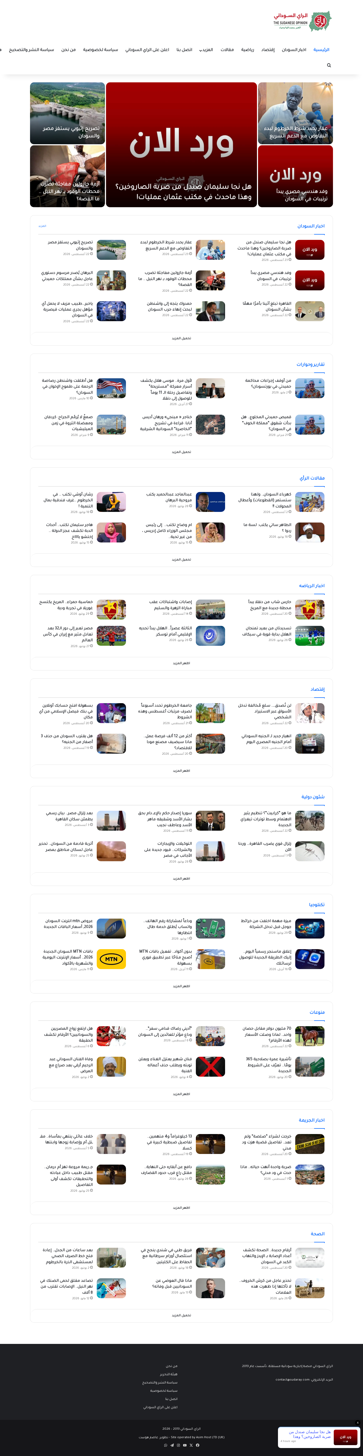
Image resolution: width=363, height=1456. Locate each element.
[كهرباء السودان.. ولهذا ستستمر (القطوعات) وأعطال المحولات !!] (309, 502)
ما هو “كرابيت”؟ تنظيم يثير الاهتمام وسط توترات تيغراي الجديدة (265, 820)
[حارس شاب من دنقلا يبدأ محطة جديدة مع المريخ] (309, 609)
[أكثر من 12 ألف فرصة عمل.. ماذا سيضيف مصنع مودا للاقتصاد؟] (210, 744)
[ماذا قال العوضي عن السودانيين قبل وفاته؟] (210, 1288)
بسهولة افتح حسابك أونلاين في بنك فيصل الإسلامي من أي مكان (66, 712)
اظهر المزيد (181, 663)
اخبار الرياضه (312, 586)
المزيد (207, 50)
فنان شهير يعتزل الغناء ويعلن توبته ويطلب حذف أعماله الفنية (165, 1066)
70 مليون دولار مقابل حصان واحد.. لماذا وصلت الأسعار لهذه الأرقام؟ (267, 1035)
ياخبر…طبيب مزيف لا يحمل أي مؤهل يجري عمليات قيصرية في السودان (67, 310)
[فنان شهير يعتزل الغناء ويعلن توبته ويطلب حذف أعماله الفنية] (210, 1067)
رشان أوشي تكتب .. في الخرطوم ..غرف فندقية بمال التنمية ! (68, 501)
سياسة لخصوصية (100, 50)
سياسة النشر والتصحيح (31, 50)
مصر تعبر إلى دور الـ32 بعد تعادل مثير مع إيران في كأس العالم (68, 635)
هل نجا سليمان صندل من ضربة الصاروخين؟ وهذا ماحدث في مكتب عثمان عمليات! (264, 249)
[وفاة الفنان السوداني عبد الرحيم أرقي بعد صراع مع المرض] (111, 1067)
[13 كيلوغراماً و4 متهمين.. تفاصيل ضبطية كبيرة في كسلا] (210, 1144)
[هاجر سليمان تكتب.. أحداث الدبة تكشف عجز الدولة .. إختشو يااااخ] (111, 532)
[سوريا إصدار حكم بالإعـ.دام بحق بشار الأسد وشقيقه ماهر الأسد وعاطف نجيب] (210, 821)
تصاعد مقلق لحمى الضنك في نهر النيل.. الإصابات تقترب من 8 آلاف (66, 1287)
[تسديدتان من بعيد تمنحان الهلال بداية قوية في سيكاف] (309, 636)
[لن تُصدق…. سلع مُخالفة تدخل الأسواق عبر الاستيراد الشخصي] (309, 713)
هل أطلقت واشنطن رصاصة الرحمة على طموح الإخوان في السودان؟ (67, 387)
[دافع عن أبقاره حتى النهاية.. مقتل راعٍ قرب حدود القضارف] (210, 1175)
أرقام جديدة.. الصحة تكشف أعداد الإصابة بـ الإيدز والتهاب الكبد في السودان (266, 1257)
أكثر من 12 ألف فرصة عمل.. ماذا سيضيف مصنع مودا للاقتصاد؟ (167, 743)
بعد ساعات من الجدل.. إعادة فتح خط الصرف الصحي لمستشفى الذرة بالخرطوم (68, 1257)
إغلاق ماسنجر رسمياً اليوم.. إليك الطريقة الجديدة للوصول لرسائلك (265, 958)
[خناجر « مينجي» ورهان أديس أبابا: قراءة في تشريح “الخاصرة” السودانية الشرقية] (210, 425)
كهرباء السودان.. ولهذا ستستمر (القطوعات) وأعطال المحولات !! (264, 501)
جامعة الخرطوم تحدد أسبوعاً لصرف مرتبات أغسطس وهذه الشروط (165, 712)
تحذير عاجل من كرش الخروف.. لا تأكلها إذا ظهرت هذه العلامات (265, 1287)
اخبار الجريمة (312, 1120)
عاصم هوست (148, 1438)
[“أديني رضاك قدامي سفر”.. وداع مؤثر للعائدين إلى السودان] (210, 1036)
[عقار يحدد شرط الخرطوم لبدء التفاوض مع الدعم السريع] (295, 113)
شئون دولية (313, 797)
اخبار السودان (294, 50)
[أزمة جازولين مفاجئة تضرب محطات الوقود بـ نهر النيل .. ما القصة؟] (67, 176)
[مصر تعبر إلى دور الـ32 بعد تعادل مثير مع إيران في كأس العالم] (111, 636)
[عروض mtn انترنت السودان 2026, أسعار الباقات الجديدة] (111, 929)
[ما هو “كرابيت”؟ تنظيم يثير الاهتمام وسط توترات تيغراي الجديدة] (309, 821)
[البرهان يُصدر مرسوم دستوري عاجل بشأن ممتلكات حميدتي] (111, 280)
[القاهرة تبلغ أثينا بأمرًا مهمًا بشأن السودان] (309, 311)
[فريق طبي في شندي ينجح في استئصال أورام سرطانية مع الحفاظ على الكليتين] (210, 1258)
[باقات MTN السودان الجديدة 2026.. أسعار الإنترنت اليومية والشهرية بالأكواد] (111, 959)
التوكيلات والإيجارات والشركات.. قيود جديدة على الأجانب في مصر (168, 850)
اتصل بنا (184, 50)
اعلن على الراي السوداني (147, 50)
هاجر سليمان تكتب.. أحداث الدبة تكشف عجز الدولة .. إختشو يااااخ (69, 531)
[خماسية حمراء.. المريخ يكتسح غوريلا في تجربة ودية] (111, 609)
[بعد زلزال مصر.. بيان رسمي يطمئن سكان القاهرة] (111, 821)
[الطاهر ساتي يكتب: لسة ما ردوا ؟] (309, 532)
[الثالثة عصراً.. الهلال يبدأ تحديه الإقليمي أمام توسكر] (210, 636)
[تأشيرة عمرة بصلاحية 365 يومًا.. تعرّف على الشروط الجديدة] (309, 1067)
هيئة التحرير (169, 1375)
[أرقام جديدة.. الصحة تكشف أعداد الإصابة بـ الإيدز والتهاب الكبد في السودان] (309, 1258)
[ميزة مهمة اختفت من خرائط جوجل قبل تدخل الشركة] (309, 929)
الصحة (318, 1234)
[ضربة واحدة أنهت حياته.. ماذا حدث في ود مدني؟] (309, 1175)
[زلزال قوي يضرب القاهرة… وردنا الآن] (309, 851)
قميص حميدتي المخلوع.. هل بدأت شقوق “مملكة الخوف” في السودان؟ (266, 423)
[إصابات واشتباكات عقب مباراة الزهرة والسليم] (210, 609)
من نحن (68, 50)
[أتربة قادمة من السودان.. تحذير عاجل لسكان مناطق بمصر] (111, 851)
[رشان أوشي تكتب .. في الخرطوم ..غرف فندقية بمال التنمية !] (111, 502)
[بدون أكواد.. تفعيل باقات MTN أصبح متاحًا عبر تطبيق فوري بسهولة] (210, 959)
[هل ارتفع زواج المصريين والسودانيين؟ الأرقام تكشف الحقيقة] (111, 1036)
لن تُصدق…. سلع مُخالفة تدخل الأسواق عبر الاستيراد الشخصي (264, 712)
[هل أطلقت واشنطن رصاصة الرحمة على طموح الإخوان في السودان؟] (111, 388)
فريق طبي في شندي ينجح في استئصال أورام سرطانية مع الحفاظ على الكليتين (166, 1257)
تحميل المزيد (181, 339)
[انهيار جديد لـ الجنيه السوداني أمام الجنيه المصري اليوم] (309, 744)
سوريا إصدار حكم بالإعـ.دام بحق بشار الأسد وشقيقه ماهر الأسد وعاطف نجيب (165, 820)
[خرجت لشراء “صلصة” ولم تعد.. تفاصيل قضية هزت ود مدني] (309, 1144)
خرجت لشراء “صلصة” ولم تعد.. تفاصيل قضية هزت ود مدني (266, 1143)
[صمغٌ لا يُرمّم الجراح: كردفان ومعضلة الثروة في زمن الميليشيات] (111, 425)
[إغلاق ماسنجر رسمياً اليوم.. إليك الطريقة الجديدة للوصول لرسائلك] (309, 959)
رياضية (247, 50)
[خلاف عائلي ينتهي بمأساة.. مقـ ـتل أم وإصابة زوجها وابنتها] (111, 1144)
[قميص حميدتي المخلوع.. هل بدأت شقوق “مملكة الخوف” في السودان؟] (309, 425)
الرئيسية (321, 50)
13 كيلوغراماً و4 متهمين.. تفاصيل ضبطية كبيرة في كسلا (169, 1143)
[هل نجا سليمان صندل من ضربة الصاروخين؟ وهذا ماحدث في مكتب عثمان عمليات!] (181, 144)
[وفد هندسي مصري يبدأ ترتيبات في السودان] (295, 176)
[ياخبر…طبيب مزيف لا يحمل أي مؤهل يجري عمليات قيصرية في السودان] (111, 311)
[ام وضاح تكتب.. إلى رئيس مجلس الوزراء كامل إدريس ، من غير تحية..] (210, 532)
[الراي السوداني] (303, 21)
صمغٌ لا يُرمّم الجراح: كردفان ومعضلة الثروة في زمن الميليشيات (68, 423)
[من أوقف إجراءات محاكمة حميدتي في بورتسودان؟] (309, 388)
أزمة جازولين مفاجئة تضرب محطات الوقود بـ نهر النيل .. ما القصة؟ (69, 192)
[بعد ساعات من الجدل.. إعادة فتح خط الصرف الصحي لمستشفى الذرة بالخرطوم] (111, 1258)
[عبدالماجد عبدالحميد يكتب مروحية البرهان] (210, 502)
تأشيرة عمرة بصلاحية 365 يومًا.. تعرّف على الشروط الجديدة (268, 1066)
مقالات (227, 50)
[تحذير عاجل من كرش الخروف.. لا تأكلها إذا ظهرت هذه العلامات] (309, 1288)
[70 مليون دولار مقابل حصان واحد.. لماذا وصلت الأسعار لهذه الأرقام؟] (309, 1036)
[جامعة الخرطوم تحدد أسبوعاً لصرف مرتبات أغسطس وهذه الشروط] (210, 713)
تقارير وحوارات (311, 365)
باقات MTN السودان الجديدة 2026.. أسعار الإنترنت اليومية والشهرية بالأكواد (68, 958)
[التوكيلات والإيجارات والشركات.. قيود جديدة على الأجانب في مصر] (210, 851)
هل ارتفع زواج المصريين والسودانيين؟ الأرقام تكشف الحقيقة (68, 1035)
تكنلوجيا (317, 905)
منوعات (317, 1013)
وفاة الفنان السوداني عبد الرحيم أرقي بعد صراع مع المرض (71, 1066)
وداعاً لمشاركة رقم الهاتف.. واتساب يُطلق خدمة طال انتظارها (167, 927)
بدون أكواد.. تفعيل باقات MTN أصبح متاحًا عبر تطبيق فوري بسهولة (165, 958)
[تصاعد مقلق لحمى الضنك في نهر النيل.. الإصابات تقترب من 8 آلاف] (111, 1288)
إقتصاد (268, 50)
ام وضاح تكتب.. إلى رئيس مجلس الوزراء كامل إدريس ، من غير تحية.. (167, 531)
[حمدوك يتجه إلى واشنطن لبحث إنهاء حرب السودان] (210, 311)
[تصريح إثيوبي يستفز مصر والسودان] (67, 113)
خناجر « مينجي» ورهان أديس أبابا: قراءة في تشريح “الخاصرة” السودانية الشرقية (166, 423)
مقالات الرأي (312, 478)
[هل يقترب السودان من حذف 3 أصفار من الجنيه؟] (111, 744)
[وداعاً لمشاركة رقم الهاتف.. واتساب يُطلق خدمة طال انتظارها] (210, 929)
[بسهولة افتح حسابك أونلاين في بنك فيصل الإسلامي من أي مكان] (111, 713)
